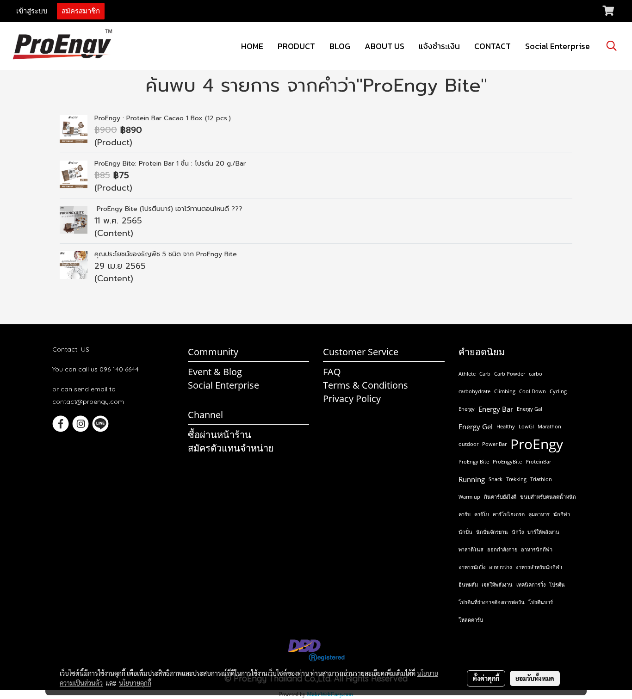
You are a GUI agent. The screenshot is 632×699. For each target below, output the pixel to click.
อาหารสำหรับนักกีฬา (538, 566)
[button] (611, 46)
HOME (252, 46)
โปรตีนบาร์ (540, 602)
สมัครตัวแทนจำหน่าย (231, 448)
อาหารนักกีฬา (536, 549)
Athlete (467, 373)
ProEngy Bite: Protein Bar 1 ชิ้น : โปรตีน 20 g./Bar (170, 163)
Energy (467, 408)
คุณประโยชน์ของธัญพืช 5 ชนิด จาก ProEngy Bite (165, 254)
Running (472, 479)
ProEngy (536, 444)
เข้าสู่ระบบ (32, 11)
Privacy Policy (352, 398)
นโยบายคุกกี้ (135, 683)
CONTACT (492, 46)
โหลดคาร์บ (471, 619)
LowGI (526, 426)
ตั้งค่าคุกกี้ (486, 678)
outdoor (468, 443)
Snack (495, 479)
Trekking (516, 479)
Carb (484, 373)
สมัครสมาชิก (81, 11)
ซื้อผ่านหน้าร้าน (219, 434)
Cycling (558, 391)
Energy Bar (495, 409)
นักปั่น (465, 531)
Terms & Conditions (365, 385)
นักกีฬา (561, 514)
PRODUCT (296, 46)
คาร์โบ (481, 514)
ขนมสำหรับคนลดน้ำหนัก (548, 496)
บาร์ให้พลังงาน (543, 531)
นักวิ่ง (518, 531)
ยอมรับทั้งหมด (534, 678)
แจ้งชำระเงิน (439, 46)
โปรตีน (557, 584)
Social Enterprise (557, 46)
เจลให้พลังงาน (497, 584)
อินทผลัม (468, 584)
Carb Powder (509, 373)
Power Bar (494, 443)
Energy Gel (476, 426)
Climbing (504, 391)
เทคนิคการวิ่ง (530, 584)
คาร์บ (465, 514)
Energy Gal (529, 408)
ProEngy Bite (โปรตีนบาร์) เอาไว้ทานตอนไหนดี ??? (168, 209)
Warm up (469, 496)
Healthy (505, 426)
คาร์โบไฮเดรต (509, 514)
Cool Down (532, 391)
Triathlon (541, 479)
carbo (535, 373)
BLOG (339, 46)
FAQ (332, 371)
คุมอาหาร (539, 514)
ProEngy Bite (474, 461)
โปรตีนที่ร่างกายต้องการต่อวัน (492, 602)
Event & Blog (215, 371)
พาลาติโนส (471, 549)
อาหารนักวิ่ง (472, 566)
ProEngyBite (507, 461)
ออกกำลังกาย (502, 549)
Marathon (549, 426)
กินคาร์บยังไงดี (500, 496)
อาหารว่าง (500, 566)
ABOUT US (384, 46)
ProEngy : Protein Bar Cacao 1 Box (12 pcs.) (162, 118)
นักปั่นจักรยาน (492, 531)
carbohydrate (474, 391)
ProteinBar (538, 461)
